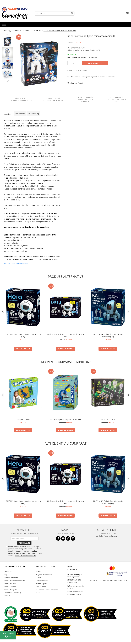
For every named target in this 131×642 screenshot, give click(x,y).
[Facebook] (58, 538)
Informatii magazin (14, 566)
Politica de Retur (10, 584)
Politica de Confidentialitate (25, 556)
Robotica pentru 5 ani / (33, 30)
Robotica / (18, 30)
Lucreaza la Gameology (12, 593)
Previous (7, 35)
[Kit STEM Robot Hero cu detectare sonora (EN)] (23, 307)
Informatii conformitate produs (16, 263)
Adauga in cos (95, 63)
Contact (7, 596)
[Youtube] (63, 538)
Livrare (38, 578)
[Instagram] (73, 538)
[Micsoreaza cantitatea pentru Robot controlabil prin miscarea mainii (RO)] (69, 63)
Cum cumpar (41, 587)
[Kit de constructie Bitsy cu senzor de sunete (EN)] (65, 307)
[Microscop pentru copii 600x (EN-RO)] (65, 392)
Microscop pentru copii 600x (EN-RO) (65, 419)
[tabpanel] (39, 64)
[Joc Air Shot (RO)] (108, 392)
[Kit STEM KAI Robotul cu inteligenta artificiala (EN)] (108, 307)
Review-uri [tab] (33, 114)
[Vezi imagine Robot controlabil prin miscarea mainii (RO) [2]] (7, 63)
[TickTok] (68, 538)
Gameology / (7, 30)
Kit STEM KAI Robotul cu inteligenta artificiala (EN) (108, 335)
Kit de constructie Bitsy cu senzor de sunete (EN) (65, 335)
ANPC (38, 593)
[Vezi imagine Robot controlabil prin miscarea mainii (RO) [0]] (7, 41)
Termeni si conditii (11, 578)
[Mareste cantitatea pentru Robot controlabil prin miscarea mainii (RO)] (78, 63)
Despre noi (8, 572)
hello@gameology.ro (108, 536)
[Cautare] (72, 13)
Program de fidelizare (44, 575)
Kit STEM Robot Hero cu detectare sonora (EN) (23, 335)
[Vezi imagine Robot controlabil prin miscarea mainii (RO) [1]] (7, 52)
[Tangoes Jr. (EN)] (23, 392)
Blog (5, 575)
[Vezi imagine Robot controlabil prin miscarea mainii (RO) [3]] (7, 74)
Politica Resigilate (10, 590)
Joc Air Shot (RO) (108, 419)
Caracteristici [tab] (20, 114)
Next (7, 81)
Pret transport (41, 584)
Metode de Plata (42, 581)
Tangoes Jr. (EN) (23, 419)
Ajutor (38, 572)
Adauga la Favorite (76, 83)
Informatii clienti (45, 566)
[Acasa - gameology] (15, 9)
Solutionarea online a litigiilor (47, 590)
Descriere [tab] (7, 114)
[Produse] (4, 25)
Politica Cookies (10, 587)
